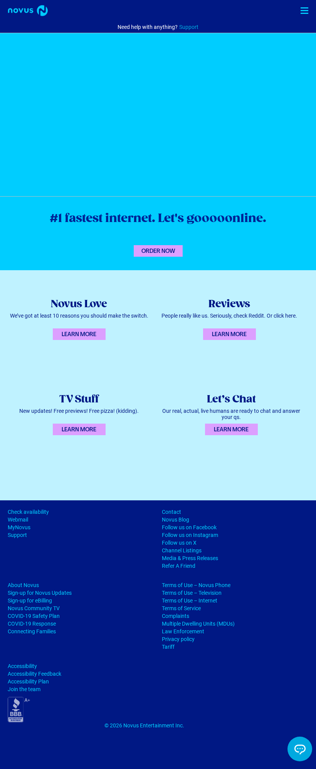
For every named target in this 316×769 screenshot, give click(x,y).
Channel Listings (182, 550)
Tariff (168, 647)
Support (188, 27)
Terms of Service (181, 608)
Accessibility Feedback (34, 674)
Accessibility (22, 666)
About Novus (23, 585)
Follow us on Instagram (190, 535)
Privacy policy (178, 639)
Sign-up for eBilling (30, 600)
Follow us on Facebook (189, 527)
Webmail (18, 520)
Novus (28, 10)
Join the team (24, 689)
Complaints (175, 616)
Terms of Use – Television (192, 593)
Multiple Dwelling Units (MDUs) (198, 624)
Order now (158, 251)
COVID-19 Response (32, 624)
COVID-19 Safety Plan (34, 616)
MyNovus (19, 527)
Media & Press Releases (190, 558)
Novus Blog (175, 520)
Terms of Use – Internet (189, 600)
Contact (171, 512)
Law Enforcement (183, 631)
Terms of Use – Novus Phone (196, 585)
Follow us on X (179, 543)
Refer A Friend (178, 566)
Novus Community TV (34, 608)
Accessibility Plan (28, 681)
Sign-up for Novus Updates (40, 593)
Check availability (28, 512)
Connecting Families (32, 631)
